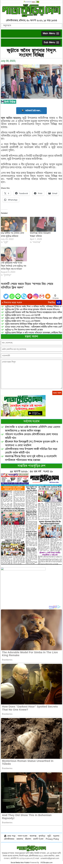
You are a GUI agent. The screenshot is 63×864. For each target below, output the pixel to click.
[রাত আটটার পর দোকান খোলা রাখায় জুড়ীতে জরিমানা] (14, 224)
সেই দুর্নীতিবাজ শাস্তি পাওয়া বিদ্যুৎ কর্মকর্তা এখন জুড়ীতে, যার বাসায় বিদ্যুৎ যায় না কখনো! (13, 265)
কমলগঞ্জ (33, 836)
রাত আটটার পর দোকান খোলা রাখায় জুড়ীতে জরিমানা (12, 235)
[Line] (18, 294)
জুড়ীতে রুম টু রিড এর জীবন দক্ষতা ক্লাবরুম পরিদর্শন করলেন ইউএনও (32, 309)
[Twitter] (6, 294)
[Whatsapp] (12, 294)
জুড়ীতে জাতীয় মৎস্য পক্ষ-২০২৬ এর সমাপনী (22, 315)
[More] (47, 294)
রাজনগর (20, 839)
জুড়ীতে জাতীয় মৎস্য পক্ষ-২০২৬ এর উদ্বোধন (22, 321)
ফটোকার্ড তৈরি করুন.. (33, 110)
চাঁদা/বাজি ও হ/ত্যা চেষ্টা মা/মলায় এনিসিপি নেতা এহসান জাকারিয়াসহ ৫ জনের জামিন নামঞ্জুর (32, 428)
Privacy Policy (52, 839)
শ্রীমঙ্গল (28, 839)
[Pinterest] (30, 294)
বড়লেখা (56, 836)
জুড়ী (59, 302)
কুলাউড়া (42, 836)
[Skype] (24, 294)
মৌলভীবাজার (9, 839)
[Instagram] (36, 294)
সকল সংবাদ (22, 836)
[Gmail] (41, 294)
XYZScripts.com (46, 862)
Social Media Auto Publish (20, 862)
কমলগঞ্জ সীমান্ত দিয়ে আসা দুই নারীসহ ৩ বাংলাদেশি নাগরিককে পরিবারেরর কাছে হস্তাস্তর (31, 458)
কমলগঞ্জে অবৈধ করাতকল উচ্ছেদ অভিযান (40, 235)
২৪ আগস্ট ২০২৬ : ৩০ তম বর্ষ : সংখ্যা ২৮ (31, 471)
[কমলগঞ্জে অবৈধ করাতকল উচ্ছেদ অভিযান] (43, 224)
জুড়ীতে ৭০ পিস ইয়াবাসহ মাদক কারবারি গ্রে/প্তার (24, 329)
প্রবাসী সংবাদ (38, 839)
